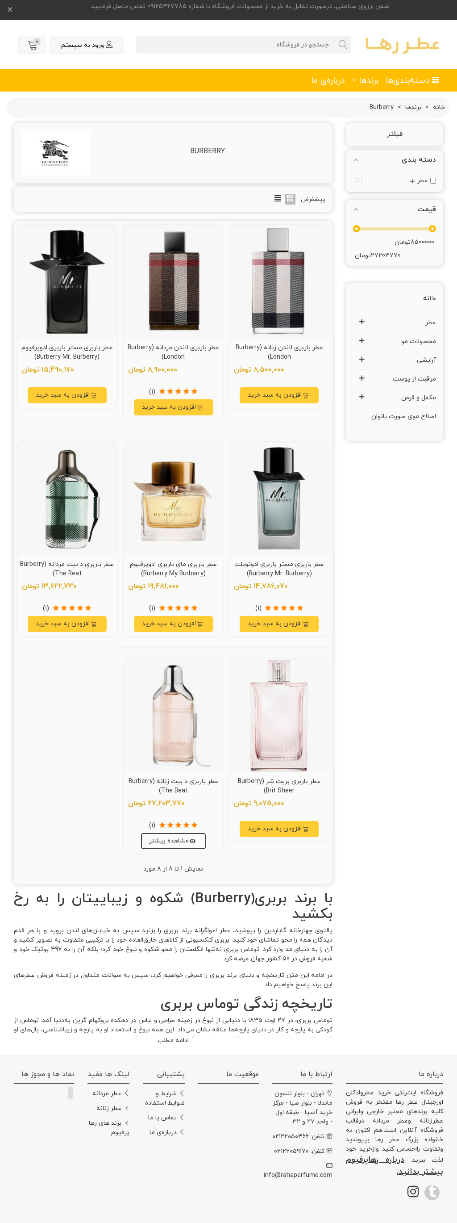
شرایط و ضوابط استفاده (165, 1098)
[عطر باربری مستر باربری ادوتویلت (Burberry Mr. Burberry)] (279, 498)
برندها (368, 80)
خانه (429, 298)
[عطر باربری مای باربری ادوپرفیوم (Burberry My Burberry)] (173, 498)
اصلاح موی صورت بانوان (403, 416)
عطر (430, 322)
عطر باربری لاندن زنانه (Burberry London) (279, 352)
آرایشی (426, 360)
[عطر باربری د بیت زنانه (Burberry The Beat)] (173, 715)
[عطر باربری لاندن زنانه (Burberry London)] (279, 281)
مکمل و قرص (418, 398)
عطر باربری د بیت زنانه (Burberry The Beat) (173, 786)
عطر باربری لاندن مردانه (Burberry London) (173, 352)
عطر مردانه (106, 1093)
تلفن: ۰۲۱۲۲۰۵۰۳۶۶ (298, 1136)
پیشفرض (313, 199)
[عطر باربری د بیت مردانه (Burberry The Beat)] (67, 498)
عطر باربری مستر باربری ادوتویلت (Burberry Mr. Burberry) (279, 569)
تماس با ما (162, 1118)
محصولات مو (418, 341)
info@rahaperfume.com (302, 1175)
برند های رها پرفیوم (109, 1128)
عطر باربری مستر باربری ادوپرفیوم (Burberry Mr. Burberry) (67, 352)
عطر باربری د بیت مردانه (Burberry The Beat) (67, 569)
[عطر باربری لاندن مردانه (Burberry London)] (173, 281)
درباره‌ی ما (328, 80)
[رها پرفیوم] (403, 45)
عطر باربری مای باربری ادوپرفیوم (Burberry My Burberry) (173, 569)
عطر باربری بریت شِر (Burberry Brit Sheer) (279, 786)
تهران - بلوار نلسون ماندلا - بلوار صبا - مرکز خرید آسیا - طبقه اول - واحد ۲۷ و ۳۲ (302, 1107)
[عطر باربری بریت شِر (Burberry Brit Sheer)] (279, 715)
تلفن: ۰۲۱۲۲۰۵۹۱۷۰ (299, 1151)
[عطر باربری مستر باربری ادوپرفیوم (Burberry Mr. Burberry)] (67, 281)
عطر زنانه (108, 1108)
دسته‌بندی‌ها (407, 80)
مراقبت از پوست (414, 379)
